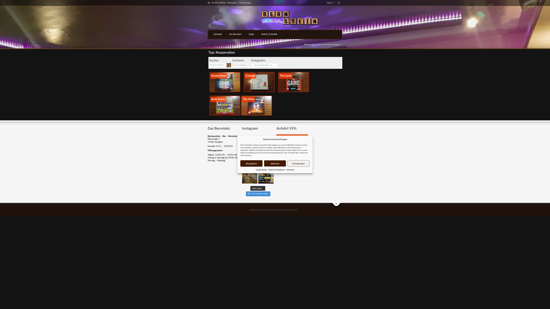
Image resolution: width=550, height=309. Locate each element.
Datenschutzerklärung (248, 153)
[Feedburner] (209, 15)
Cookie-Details (261, 169)
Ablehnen (275, 163)
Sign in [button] (330, 3)
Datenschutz (267, 210)
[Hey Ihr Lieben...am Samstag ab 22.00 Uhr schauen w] (266, 176)
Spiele (251, 34)
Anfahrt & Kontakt (269, 34)
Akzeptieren (251, 163)
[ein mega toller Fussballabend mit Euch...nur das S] (249, 176)
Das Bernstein (235, 34)
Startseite (218, 34)
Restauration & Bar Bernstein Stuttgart (322, 44)
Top (336, 205)
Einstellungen (298, 163)
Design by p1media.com (286, 210)
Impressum (290, 169)
